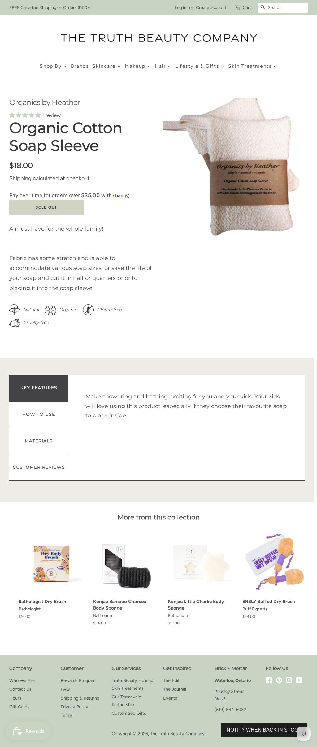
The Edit (171, 680)
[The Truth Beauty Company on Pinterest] (279, 681)
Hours (15, 698)
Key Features (38, 387)
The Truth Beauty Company (177, 733)
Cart (247, 7)
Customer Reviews (39, 467)
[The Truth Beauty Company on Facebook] (269, 681)
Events (170, 698)
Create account (211, 7)
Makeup (136, 66)
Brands (80, 66)
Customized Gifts (129, 713)
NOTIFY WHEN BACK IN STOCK (264, 729)
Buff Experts (254, 609)
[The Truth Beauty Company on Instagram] (289, 681)
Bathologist (30, 609)
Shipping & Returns (80, 698)
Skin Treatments (250, 66)
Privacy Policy (74, 707)
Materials (39, 441)
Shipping (20, 178)
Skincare (104, 66)
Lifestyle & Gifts (198, 66)
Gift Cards (19, 707)
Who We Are (22, 680)
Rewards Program (78, 680)
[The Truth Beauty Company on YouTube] (299, 681)
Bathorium (103, 615)
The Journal (174, 689)
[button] (25, 115)
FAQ (65, 689)
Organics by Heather (44, 102)
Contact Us (20, 689)
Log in (180, 7)
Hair (161, 66)
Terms (67, 715)
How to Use (38, 414)
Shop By (51, 66)
